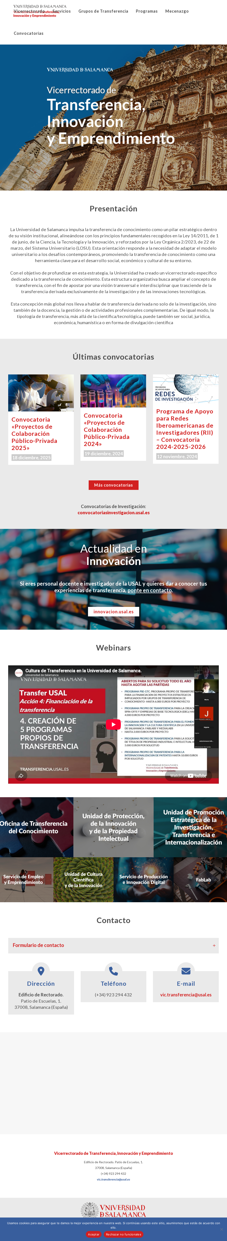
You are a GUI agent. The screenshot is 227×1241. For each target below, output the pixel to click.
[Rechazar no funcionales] (221, 1229)
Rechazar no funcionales (123, 1234)
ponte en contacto (149, 590)
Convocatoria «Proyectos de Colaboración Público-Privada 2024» (107, 429)
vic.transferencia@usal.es (185, 994)
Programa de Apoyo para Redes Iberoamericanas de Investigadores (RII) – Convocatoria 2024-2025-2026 (184, 428)
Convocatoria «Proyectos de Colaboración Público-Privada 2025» (34, 433)
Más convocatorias (113, 485)
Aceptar (93, 1234)
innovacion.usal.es (114, 611)
